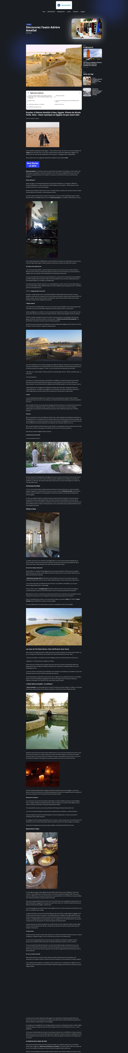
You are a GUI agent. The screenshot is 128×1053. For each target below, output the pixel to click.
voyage (28, 152)
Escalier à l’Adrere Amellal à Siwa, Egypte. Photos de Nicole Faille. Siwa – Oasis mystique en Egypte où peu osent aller (40, 97)
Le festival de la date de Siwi (34, 107)
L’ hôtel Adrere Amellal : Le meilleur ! (36, 104)
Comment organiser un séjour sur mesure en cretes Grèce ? (97, 80)
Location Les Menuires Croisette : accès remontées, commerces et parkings (97, 92)
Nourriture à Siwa (60, 104)
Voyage (29, 24)
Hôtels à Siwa (31, 100)
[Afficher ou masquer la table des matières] (62, 93)
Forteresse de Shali (60, 95)
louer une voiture (55, 197)
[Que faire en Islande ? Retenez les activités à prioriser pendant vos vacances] (92, 54)
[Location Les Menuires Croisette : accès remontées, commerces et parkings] (87, 92)
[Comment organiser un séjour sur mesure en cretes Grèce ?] (87, 81)
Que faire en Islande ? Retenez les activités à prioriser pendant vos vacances (92, 64)
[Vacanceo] (64, 5)
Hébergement (95, 88)
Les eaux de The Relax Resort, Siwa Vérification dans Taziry (67, 101)
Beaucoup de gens (31, 171)
